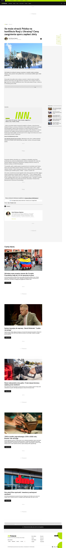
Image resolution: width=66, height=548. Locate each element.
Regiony (14, 3)
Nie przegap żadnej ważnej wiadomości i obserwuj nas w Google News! (24, 200)
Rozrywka (26, 0)
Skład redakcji (34, 539)
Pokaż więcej (14, 218)
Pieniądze (26, 3)
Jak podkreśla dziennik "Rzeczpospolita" (12, 138)
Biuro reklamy (34, 536)
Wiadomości (10, 3)
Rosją (40, 173)
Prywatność (42, 541)
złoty (5, 82)
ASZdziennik (12, 0)
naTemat (7, 0)
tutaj (35, 87)
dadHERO (21, 0)
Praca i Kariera (21, 3)
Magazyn (30, 3)
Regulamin (42, 539)
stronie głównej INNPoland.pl (31, 198)
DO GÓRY (56, 535)
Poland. (2, 0)
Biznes (17, 3)
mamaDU (17, 0)
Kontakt (33, 541)
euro (17, 80)
